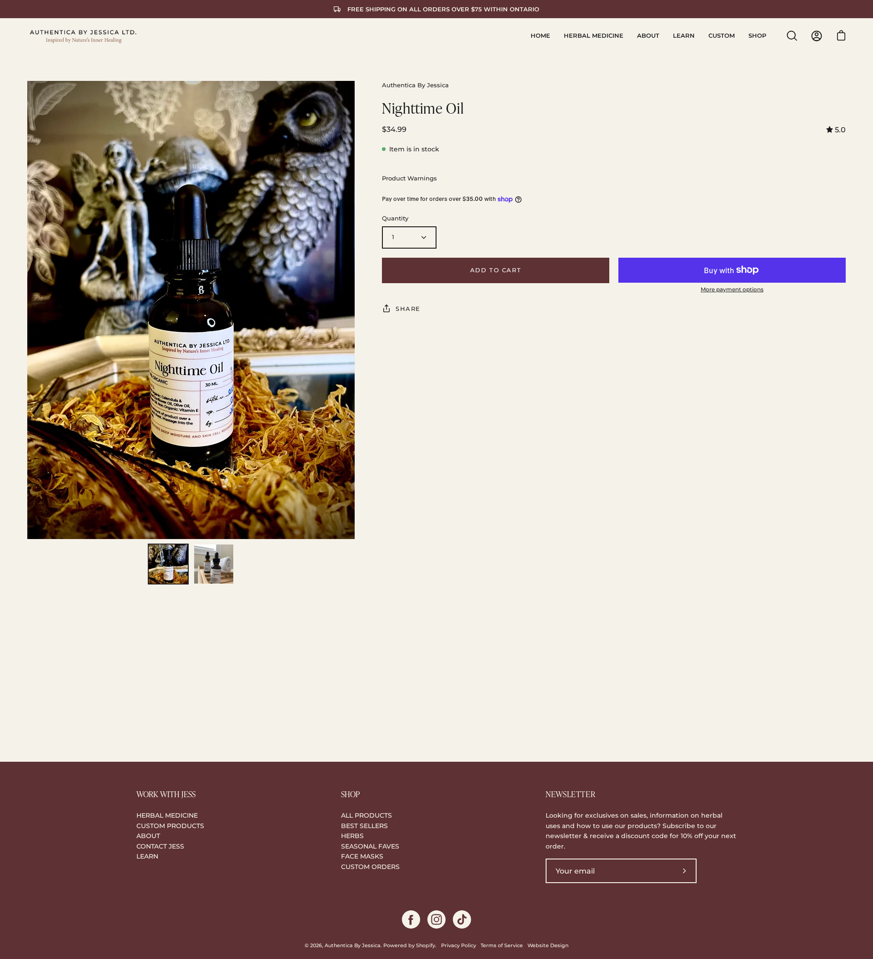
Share (408, 308)
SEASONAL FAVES (370, 846)
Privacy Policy (458, 946)
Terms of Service (502, 946)
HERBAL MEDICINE (167, 815)
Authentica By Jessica (353, 946)
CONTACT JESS (160, 846)
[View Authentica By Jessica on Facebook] (411, 919)
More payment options (732, 289)
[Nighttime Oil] (168, 564)
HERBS (352, 836)
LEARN (147, 856)
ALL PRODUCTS (366, 815)
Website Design (547, 946)
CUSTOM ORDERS (370, 867)
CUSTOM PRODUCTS (170, 826)
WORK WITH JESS (166, 794)
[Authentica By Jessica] (84, 36)
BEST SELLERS (364, 826)
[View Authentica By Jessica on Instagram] (436, 919)
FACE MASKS (362, 856)
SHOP (350, 794)
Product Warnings (409, 178)
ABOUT (148, 836)
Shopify (425, 946)
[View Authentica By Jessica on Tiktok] (462, 919)
